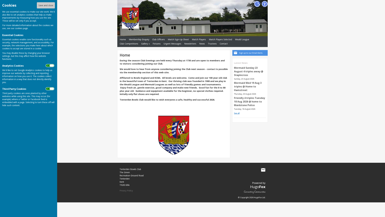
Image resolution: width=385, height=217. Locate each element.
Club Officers (158, 39)
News (202, 43)
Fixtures (157, 43)
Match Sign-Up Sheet (178, 39)
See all (237, 113)
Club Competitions (129, 43)
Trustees (212, 43)
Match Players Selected (220, 39)
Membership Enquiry (139, 39)
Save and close (45, 5)
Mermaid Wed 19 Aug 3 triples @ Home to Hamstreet (248, 86)
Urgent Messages (172, 43)
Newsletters (190, 43)
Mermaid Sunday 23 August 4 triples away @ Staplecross (248, 71)
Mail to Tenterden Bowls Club (263, 170)
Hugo (257, 186)
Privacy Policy (126, 190)
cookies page (21, 28)
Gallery (144, 43)
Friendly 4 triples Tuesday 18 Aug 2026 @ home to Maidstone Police (249, 101)
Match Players (199, 39)
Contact (224, 43)
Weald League (242, 39)
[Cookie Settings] (257, 4)
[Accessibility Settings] (265, 4)
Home (123, 39)
